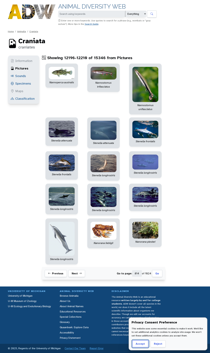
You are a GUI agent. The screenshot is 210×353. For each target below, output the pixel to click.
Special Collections (71, 317)
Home (11, 31)
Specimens (23, 83)
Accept (140, 343)
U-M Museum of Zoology (22, 301)
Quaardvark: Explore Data (74, 327)
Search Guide (91, 24)
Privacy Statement (70, 338)
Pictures (21, 68)
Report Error (97, 348)
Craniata (33, 31)
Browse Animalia (69, 295)
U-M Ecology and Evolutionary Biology (29, 306)
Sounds (20, 76)
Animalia (21, 31)
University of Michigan (20, 295)
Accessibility (67, 332)
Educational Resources (73, 311)
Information (23, 61)
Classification (25, 98)
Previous (57, 273)
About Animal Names (72, 306)
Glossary (65, 322)
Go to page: (124, 273)
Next (75, 273)
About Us (65, 301)
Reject (158, 343)
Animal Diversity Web (92, 6)
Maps (19, 91)
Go (157, 273)
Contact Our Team (75, 348)
